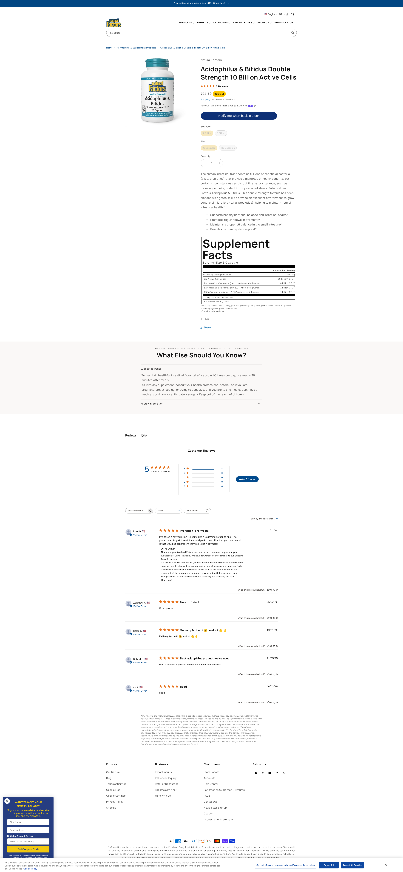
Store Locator (212, 772)
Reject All (329, 865)
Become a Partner (166, 790)
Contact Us (211, 801)
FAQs (207, 795)
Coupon (208, 813)
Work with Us (163, 795)
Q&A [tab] (144, 435)
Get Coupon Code (28, 849)
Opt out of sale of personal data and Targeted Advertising (285, 865)
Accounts (209, 778)
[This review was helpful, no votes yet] (268, 590)
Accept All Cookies (352, 865)
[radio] (207, 133)
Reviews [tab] (130, 435)
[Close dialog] (7, 801)
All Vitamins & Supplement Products (136, 47)
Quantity (206, 156)
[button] (187, 23)
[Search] (293, 32)
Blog (109, 778)
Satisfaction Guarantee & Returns (224, 790)
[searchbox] (136, 510)
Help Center (211, 784)
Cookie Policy (30, 868)
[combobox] (201, 33)
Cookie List (113, 790)
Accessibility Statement (218, 819)
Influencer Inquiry (166, 778)
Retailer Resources (167, 784)
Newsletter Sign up (215, 807)
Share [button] (207, 327)
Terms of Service (116, 784)
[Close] (385, 864)
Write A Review (247, 479)
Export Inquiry (163, 772)
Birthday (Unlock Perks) (20, 836)
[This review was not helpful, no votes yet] (274, 590)
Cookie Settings (116, 795)
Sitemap (111, 807)
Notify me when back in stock (238, 115)
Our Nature (113, 772)
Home (109, 47)
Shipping (205, 99)
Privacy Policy (114, 801)
